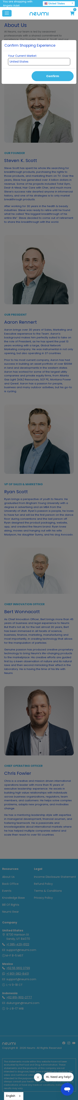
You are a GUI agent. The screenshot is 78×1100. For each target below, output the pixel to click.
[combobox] (13, 1096)
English (10, 1096)
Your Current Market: (22, 56)
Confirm (52, 76)
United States (57, 3)
